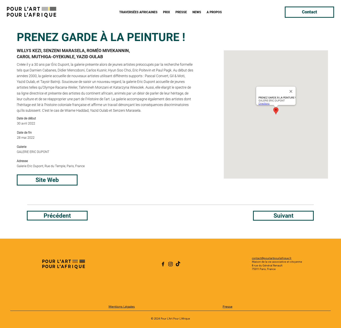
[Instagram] (170, 264)
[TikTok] (178, 264)
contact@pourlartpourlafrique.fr (271, 258)
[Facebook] (163, 264)
